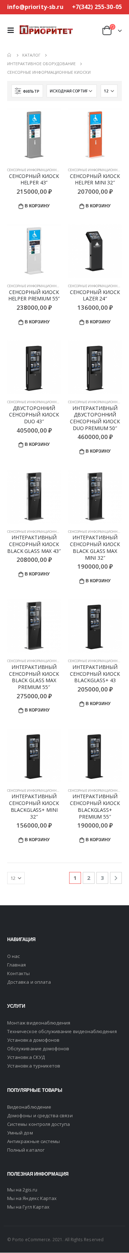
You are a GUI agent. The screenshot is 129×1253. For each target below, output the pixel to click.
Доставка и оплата (29, 982)
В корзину (37, 206)
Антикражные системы (33, 1141)
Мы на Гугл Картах (28, 1207)
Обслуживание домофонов (38, 1048)
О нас (13, 956)
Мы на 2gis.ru (22, 1189)
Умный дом (20, 1132)
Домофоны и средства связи (40, 1115)
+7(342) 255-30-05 (97, 7)
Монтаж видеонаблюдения (38, 1023)
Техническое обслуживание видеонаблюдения (62, 1031)
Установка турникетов (33, 1065)
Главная (16, 965)
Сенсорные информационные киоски (41, 170)
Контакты (18, 973)
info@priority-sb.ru (35, 7)
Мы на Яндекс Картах (32, 1198)
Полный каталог (25, 1150)
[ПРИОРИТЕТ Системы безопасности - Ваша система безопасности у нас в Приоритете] (46, 30)
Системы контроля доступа (38, 1124)
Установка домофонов (33, 1040)
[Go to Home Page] (9, 55)
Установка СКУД (26, 1057)
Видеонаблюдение (29, 1107)
